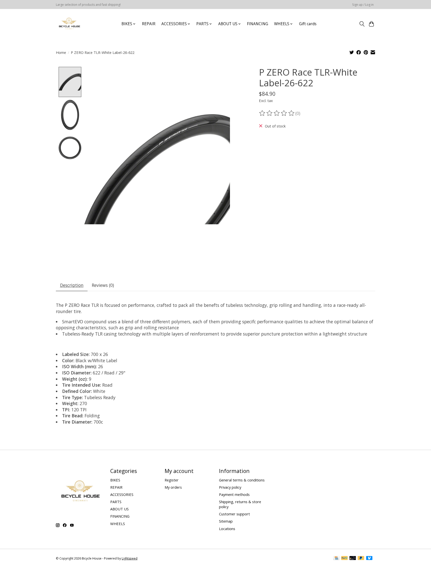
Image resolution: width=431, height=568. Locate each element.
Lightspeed (129, 558)
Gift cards (308, 23)
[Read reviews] (277, 113)
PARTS (115, 501)
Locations (227, 528)
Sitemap (226, 521)
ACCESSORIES (121, 494)
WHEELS (117, 523)
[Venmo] (369, 558)
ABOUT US (119, 508)
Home (61, 52)
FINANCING (257, 23)
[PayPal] (344, 558)
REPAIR (148, 23)
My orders (173, 487)
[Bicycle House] (69, 24)
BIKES (115, 479)
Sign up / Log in (363, 4)
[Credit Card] (336, 558)
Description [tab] (72, 285)
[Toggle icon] (361, 23)
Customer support (234, 513)
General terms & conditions (242, 479)
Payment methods (234, 494)
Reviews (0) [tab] (103, 285)
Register (172, 479)
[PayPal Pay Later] (361, 558)
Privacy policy (230, 487)
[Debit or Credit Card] (352, 558)
